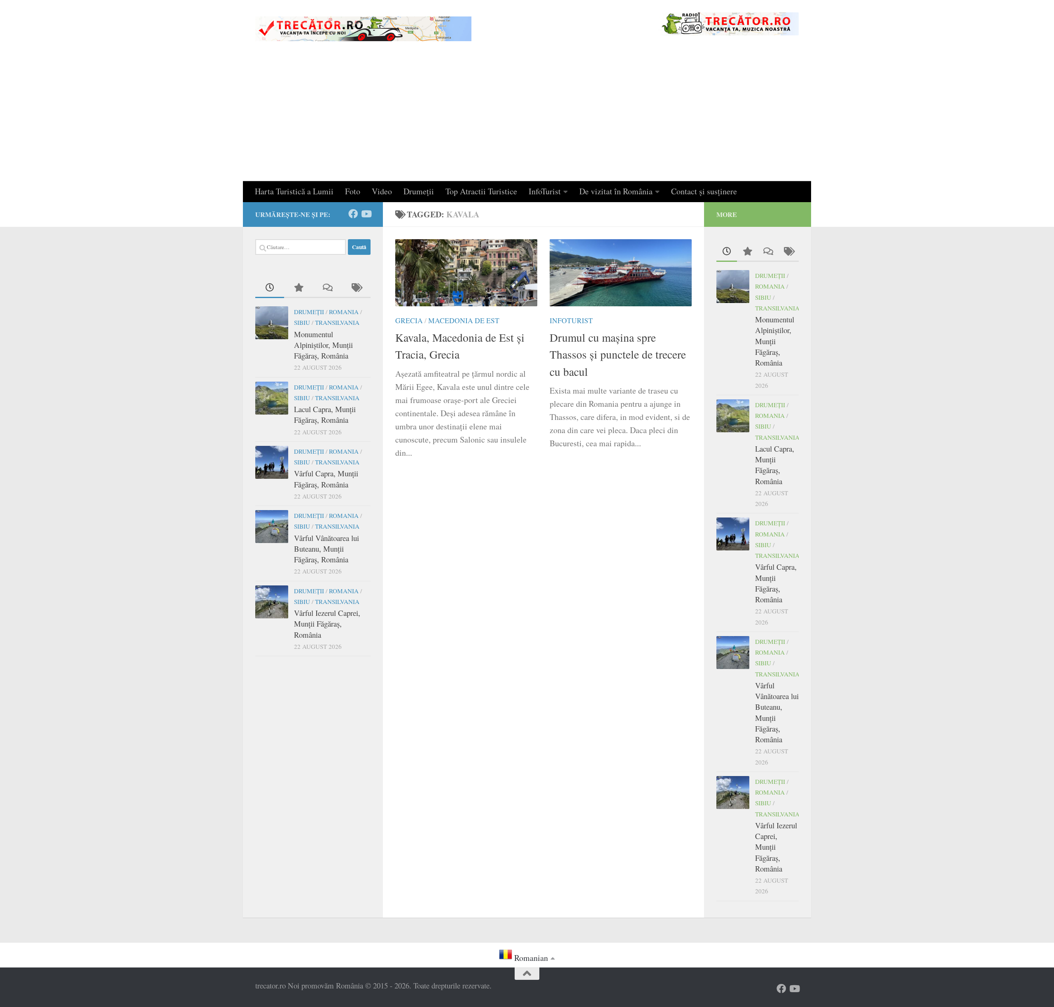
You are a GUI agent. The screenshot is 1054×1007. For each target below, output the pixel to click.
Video (382, 191)
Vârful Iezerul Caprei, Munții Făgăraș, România (327, 624)
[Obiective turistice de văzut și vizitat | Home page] (363, 28)
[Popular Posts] (298, 288)
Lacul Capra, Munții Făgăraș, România (325, 414)
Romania (344, 312)
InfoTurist (545, 191)
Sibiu (302, 322)
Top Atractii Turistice (481, 191)
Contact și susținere (704, 191)
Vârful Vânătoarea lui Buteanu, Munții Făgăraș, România (326, 549)
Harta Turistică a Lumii (294, 191)
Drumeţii (418, 191)
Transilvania (337, 322)
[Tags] (356, 288)
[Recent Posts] (269, 288)
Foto (352, 191)
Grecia (409, 320)
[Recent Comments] (327, 288)
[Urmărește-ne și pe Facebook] (353, 214)
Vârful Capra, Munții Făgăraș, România (326, 478)
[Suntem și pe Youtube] (366, 214)
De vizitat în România (616, 191)
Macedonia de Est (463, 320)
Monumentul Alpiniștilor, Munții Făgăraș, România (323, 345)
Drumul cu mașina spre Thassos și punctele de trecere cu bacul (618, 354)
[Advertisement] (527, 119)
